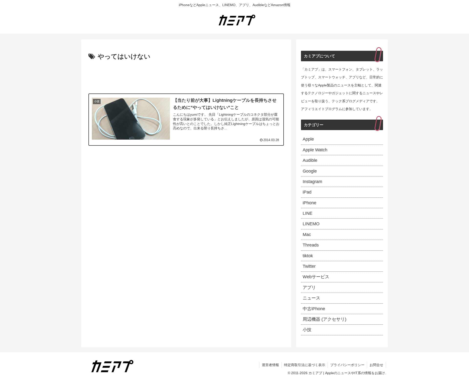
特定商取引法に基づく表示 (304, 365)
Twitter (309, 266)
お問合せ (376, 365)
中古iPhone (314, 308)
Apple (308, 139)
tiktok (308, 255)
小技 (307, 329)
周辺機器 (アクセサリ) (324, 319)
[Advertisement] (186, 76)
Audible (310, 160)
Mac (307, 234)
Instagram (312, 181)
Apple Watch (315, 149)
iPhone (309, 202)
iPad (307, 192)
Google (310, 171)
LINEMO (311, 223)
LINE (307, 213)
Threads (311, 245)
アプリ (309, 287)
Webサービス (316, 276)
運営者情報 (270, 365)
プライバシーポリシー (347, 365)
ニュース (311, 298)
